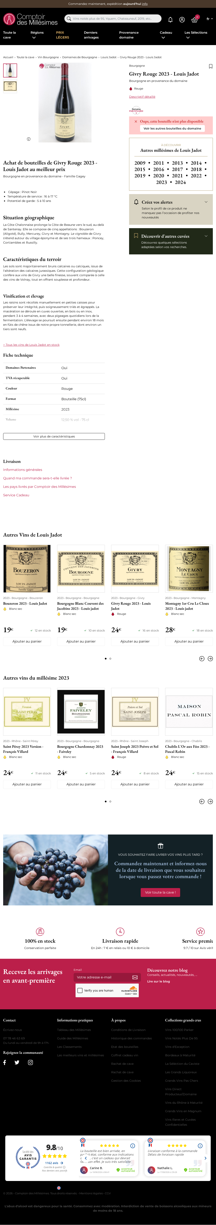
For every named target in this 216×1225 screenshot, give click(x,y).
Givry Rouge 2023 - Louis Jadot (131, 606)
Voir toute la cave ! (160, 892)
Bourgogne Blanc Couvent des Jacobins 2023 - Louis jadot (80, 606)
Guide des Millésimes (72, 1038)
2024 (180, 182)
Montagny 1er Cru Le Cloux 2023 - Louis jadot (187, 606)
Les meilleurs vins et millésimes (80, 1055)
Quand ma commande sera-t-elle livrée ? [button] (37, 478)
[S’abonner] (135, 977)
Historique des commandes (131, 1038)
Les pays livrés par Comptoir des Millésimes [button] (39, 487)
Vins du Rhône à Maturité (183, 1103)
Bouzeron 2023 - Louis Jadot (25, 603)
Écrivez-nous (12, 1030)
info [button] (145, 4)
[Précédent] (202, 658)
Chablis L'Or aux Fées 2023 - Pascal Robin (187, 749)
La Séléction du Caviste (182, 1064)
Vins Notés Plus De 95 (181, 1038)
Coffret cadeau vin (124, 1055)
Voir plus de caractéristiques (54, 436)
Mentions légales (91, 1193)
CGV (108, 1193)
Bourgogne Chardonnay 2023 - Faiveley (80, 749)
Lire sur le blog (158, 981)
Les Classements (69, 1047)
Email (78, 969)
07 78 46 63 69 (14, 1038)
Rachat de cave (122, 1064)
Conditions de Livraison (128, 1030)
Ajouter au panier (27, 641)
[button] (40, 938)
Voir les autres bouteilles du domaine (172, 128)
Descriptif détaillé (142, 97)
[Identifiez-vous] (182, 20)
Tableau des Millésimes (74, 1030)
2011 (161, 162)
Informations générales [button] (22, 470)
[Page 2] (110, 658)
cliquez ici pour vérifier (144, 1187)
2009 (142, 162)
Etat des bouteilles (124, 1047)
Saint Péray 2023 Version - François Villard (23, 749)
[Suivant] (209, 658)
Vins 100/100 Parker (179, 1030)
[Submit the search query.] (69, 19)
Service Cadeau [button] (16, 495)
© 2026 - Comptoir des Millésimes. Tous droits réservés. (40, 1193)
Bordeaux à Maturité (180, 1055)
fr (208, 19)
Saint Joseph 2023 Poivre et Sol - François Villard (134, 749)
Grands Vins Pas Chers (181, 1081)
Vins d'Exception (177, 1047)
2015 (142, 169)
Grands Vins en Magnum (183, 1111)
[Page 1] (106, 658)
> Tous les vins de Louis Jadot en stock (31, 345)
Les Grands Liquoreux (181, 1072)
